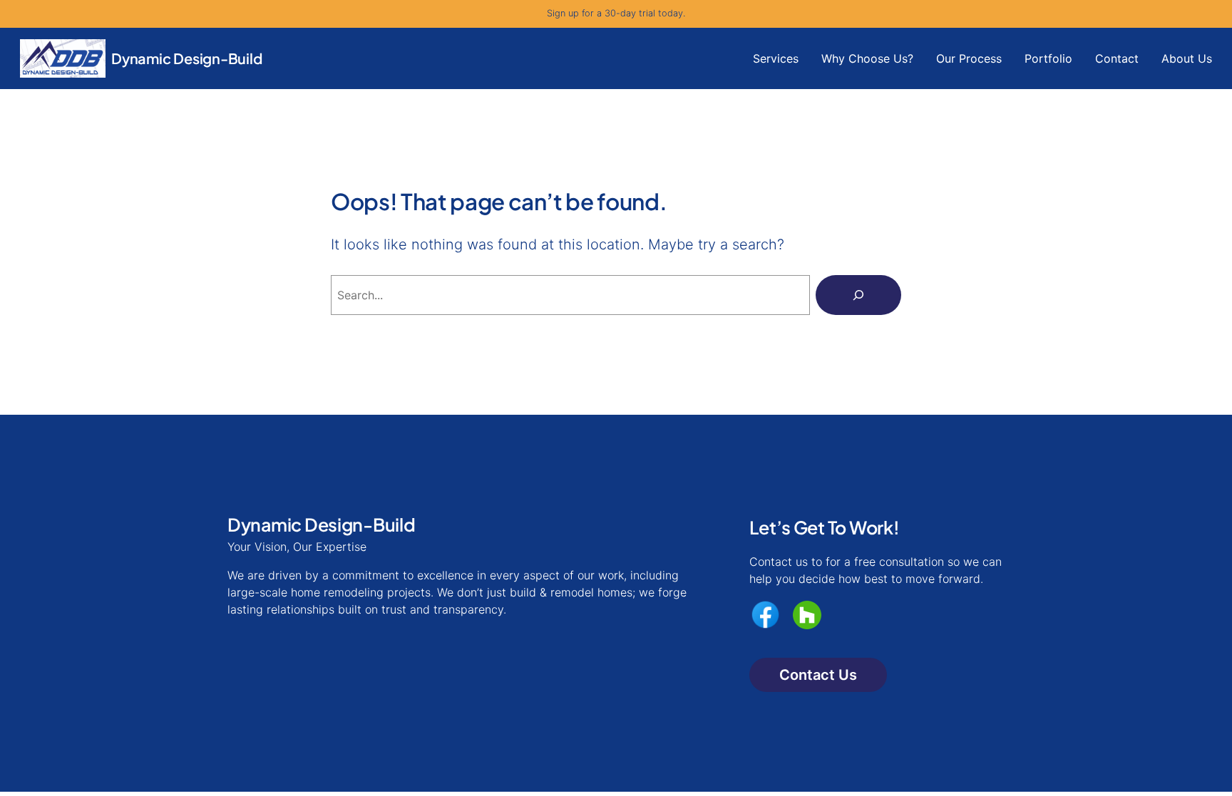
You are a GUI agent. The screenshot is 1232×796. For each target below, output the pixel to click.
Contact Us (818, 674)
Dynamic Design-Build (186, 58)
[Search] (858, 295)
